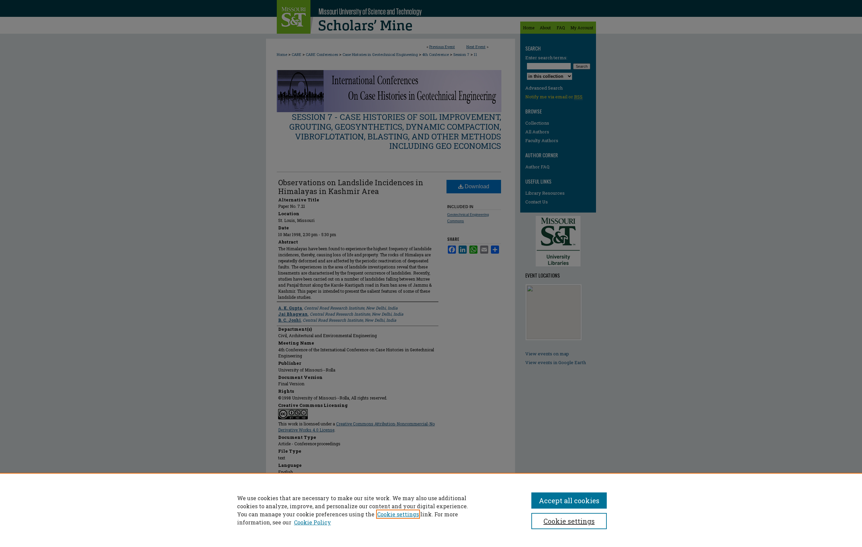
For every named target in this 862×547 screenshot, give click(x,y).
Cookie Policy (312, 522)
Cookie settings (398, 514)
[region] (431, 510)
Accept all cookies (569, 500)
